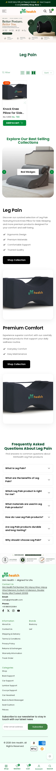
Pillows (5, 709)
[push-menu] (4, 11)
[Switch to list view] (22, 73)
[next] (52, 172)
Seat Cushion (8, 704)
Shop (4, 671)
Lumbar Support (9, 685)
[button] (24, 98)
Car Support (7, 680)
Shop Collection (16, 260)
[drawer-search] (45, 11)
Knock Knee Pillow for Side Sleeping (12, 111)
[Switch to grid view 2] (33, 73)
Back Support (8, 676)
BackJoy (33, 624)
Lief (30, 629)
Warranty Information (12, 653)
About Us (6, 624)
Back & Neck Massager (13, 700)
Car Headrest (8, 695)
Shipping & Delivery (11, 634)
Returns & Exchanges (12, 648)
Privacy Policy (8, 643)
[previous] (4, 172)
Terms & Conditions (11, 638)
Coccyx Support (9, 690)
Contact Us (7, 629)
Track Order (7, 658)
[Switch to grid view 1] (28, 73)
